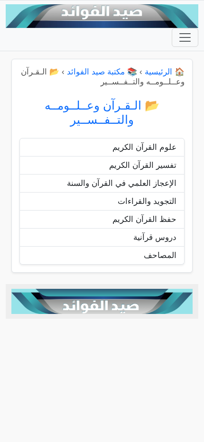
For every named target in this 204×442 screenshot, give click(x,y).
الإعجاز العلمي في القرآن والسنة (121, 183)
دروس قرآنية (154, 237)
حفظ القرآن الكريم (144, 219)
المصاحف (160, 255)
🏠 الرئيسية (165, 71)
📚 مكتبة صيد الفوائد (102, 71)
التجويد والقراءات (147, 201)
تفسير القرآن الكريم (142, 165)
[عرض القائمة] (185, 37)
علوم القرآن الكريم (144, 147)
